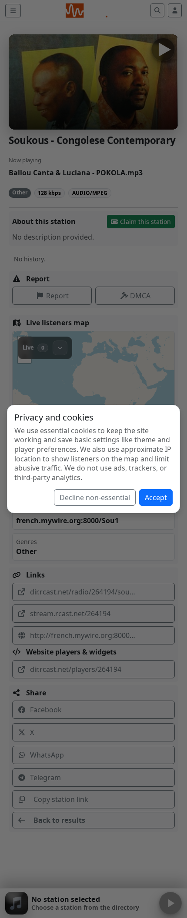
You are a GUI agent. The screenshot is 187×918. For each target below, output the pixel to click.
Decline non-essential (95, 497)
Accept (156, 497)
